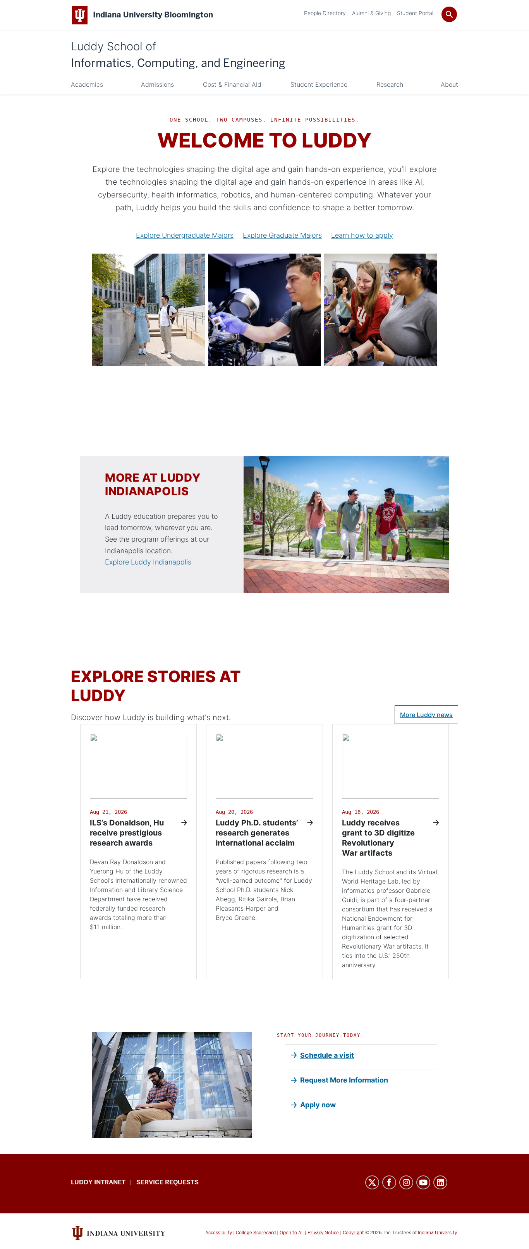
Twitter (372, 1182)
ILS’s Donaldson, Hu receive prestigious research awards (127, 833)
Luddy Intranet (98, 1182)
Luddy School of (178, 55)
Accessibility (218, 1233)
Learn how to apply (362, 235)
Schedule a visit (327, 1055)
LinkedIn (440, 1182)
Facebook (389, 1182)
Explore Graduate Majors (282, 235)
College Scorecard (256, 1233)
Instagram (406, 1182)
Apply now (318, 1105)
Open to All (292, 1233)
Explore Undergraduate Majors (185, 235)
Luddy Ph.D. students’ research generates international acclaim (257, 833)
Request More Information (344, 1080)
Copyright (353, 1233)
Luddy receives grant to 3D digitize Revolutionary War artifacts (378, 838)
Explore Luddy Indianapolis (148, 562)
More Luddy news (426, 715)
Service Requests (167, 1182)
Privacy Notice (323, 1233)
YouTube (423, 1182)
